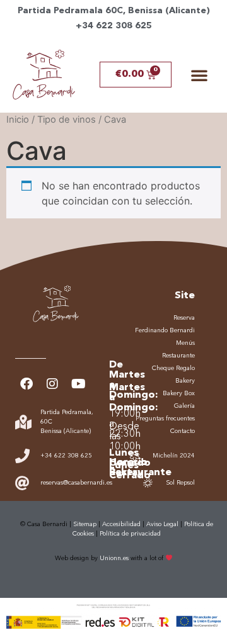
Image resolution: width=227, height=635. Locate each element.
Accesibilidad (121, 524)
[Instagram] (52, 384)
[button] (199, 75)
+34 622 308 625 (114, 25)
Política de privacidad (130, 534)
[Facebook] (26, 384)
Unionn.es (114, 558)
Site (185, 296)
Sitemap (84, 524)
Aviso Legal (162, 524)
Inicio (17, 119)
